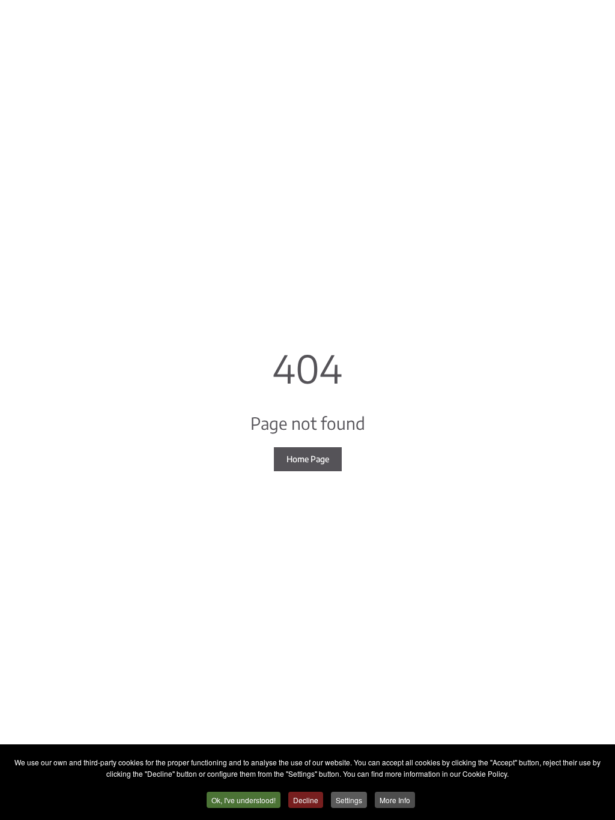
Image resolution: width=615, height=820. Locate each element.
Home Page (307, 459)
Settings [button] (349, 800)
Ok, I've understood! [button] (243, 800)
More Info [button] (395, 800)
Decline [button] (305, 800)
